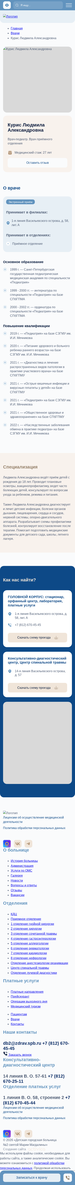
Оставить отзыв (37, 162)
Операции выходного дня (29, 1001)
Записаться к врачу (31, 1177)
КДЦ (14, 914)
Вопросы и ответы (24, 885)
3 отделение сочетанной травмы (34, 933)
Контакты (17, 1024)
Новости (17, 880)
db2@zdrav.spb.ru (22, 1043)
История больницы (24, 860)
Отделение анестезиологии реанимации (39, 963)
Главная (17, 28)
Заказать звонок (20, 1054)
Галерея (17, 875)
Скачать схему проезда (34, 637)
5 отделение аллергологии (29, 943)
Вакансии (17, 895)
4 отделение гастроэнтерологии (33, 938)
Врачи (15, 33)
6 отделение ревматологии (30, 948)
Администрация (22, 865)
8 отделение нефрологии (28, 958)
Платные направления (27, 991)
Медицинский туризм (26, 1006)
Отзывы (16, 890)
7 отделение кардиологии (29, 953)
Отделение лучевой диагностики (34, 972)
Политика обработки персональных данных (34, 828)
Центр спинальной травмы (30, 967)
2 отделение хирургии (26, 928)
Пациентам (19, 1014)
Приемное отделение (26, 919)
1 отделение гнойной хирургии (32, 924)
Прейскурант (20, 996)
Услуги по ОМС (21, 870)
